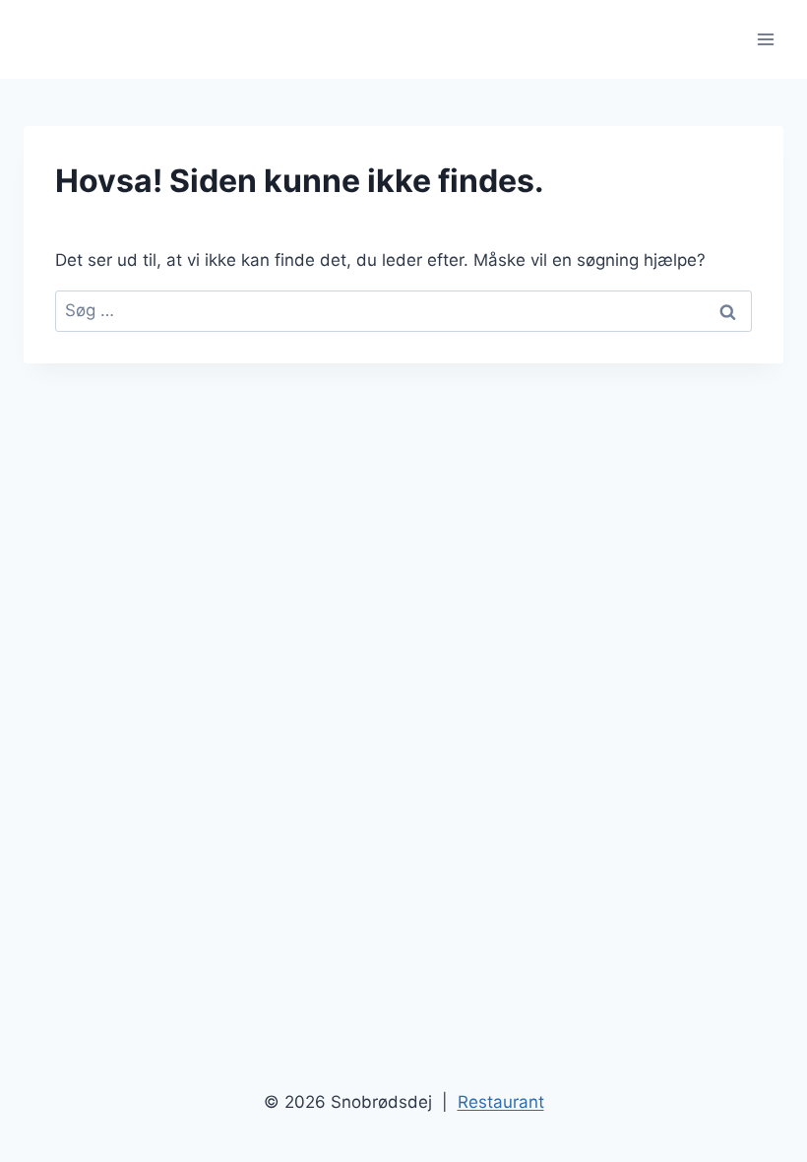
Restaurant (501, 1102)
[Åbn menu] (765, 39)
